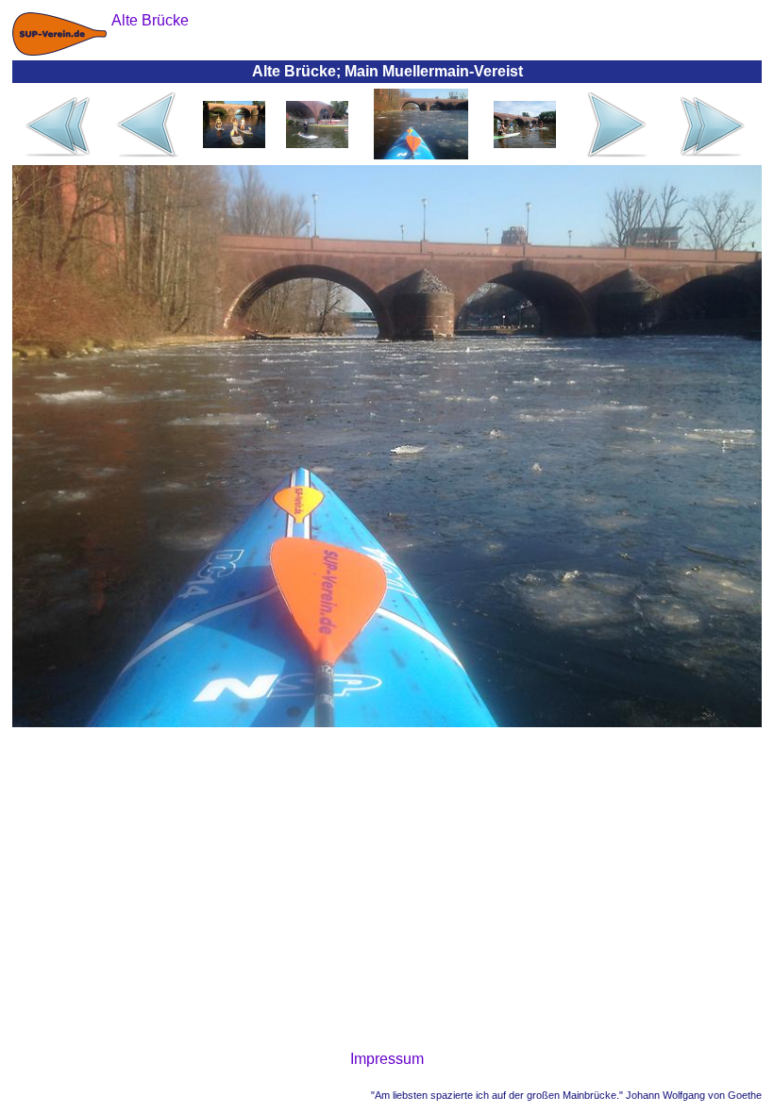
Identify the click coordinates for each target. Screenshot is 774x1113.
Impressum (387, 1059)
